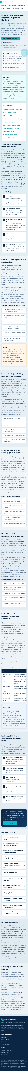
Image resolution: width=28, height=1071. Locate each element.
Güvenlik (3, 8)
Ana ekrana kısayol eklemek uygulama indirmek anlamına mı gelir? (11, 865)
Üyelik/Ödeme (15, 8)
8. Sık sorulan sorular (8, 131)
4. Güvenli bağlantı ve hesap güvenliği (12, 119)
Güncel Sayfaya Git (10, 823)
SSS (22, 8)
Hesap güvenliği (5, 1039)
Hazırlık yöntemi (5, 1052)
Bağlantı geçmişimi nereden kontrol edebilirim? (13, 893)
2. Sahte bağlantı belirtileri (10, 112)
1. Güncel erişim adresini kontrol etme (12, 109)
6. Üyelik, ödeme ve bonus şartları (11, 125)
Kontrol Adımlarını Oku (9, 42)
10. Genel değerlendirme (9, 137)
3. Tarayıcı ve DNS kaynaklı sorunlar (12, 115)
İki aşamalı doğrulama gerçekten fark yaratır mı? (13, 879)
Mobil (8, 8)
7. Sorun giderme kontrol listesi (11, 128)
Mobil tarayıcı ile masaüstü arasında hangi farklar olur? (13, 858)
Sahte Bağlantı (21, 5)
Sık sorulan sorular (5, 1044)
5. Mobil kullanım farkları (9, 122)
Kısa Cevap (3, 5)
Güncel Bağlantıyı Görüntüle (10, 38)
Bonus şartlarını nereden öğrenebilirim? (10, 873)
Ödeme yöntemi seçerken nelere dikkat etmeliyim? (12, 886)
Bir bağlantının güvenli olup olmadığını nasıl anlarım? (10, 844)
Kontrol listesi (4, 1054)
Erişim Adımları (12, 5)
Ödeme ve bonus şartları (7, 1050)
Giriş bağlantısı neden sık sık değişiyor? (11, 838)
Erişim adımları (4, 1037)
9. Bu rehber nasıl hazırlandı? (10, 134)
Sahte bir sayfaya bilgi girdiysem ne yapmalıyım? (13, 899)
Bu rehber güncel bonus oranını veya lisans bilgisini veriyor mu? (13, 912)
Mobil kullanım (4, 1041)
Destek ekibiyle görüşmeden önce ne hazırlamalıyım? (12, 906)
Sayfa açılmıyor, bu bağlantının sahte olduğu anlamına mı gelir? (13, 851)
